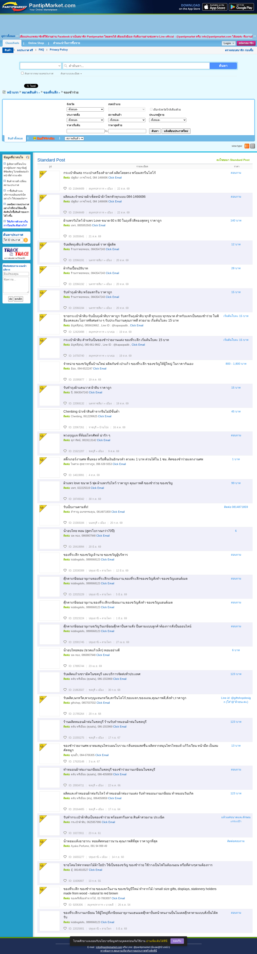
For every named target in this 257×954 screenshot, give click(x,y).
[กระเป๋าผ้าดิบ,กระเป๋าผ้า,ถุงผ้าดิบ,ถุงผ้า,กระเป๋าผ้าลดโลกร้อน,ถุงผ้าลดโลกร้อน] (49, 825)
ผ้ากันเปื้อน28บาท (75, 268)
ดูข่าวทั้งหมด (8, 36)
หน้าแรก (12, 92)
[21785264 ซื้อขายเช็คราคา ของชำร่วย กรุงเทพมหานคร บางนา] (49, 706)
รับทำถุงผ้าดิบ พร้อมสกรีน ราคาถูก (87, 292)
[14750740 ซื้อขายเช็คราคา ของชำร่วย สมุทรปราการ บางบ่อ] (49, 348)
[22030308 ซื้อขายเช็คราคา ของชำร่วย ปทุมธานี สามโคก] (49, 563)
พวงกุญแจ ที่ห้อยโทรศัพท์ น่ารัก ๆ (86, 435)
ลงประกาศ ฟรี (25, 50)
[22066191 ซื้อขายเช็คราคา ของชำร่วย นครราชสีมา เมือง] (49, 252)
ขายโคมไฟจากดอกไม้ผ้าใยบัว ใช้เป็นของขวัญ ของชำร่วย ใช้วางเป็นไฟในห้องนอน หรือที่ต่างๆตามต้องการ (138, 865)
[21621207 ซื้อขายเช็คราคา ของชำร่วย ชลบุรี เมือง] (49, 443)
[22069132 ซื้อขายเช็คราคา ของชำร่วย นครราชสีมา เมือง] (49, 396)
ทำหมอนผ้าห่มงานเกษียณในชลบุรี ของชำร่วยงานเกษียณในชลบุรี (109, 769)
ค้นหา (223, 65)
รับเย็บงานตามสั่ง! (75, 507)
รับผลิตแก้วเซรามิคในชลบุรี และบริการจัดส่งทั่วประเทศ (101, 674)
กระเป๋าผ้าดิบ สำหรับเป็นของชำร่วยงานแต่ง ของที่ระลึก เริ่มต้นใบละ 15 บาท (116, 340)
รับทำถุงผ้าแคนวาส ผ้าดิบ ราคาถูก (87, 387)
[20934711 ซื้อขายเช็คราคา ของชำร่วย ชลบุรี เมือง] (49, 777)
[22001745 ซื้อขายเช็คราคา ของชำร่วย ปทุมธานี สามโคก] (49, 634)
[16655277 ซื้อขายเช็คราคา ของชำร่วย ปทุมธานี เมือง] (49, 849)
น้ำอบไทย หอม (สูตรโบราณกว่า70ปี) (89, 531)
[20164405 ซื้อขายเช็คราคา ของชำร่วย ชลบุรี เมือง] (49, 801)
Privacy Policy (59, 49)
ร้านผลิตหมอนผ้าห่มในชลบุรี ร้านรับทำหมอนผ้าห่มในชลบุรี (105, 722)
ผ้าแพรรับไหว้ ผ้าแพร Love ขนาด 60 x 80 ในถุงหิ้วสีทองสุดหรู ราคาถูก (112, 220)
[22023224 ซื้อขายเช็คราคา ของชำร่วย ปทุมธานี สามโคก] (49, 610)
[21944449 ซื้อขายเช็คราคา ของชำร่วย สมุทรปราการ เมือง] (49, 205)
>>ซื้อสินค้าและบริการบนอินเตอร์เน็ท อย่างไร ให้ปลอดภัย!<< (15, 195)
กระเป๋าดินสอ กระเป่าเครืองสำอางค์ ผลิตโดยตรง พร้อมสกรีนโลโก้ (109, 173)
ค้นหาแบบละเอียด (70, 73)
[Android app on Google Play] (242, 7)
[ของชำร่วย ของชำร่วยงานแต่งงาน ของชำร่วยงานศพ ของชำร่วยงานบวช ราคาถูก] (39, 12)
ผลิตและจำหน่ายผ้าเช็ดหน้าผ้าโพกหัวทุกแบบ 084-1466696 (104, 196)
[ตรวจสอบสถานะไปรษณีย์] (16, 258)
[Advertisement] (128, 23)
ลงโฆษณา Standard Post (233, 159)
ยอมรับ (177, 940)
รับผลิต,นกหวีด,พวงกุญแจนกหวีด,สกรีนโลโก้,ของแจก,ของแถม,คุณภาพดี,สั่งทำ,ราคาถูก (124, 698)
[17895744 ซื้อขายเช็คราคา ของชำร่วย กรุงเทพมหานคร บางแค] (49, 658)
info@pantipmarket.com (109, 947)
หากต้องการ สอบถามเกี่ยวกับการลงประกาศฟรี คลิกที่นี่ (128, 950)
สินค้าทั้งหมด (15, 138)
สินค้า (8, 50)
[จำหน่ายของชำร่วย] (49, 324)
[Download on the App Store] (214, 7)
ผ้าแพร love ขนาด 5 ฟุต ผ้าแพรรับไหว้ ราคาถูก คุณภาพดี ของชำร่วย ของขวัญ (118, 483)
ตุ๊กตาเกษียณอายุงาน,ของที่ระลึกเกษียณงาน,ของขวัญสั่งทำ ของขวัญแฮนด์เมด (118, 602)
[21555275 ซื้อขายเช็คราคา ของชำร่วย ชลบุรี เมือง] (49, 730)
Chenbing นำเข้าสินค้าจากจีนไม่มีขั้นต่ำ (91, 411)
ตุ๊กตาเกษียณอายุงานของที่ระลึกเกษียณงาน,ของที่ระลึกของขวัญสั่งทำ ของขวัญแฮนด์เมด (125, 578)
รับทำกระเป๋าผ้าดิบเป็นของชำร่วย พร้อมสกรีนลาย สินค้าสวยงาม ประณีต (113, 817)
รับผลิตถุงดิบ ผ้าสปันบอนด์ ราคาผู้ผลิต (89, 244)
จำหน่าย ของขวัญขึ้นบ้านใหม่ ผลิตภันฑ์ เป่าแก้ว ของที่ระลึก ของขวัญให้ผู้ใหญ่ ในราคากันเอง (128, 363)
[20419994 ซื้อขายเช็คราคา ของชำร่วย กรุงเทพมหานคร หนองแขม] (49, 539)
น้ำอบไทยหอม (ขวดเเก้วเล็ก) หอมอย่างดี (91, 650)
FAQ (41, 49)
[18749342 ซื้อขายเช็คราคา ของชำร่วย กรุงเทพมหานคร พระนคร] (49, 491)
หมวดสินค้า (31, 92)
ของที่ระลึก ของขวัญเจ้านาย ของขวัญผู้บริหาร (95, 554)
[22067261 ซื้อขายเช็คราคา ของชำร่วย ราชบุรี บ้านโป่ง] (49, 419)
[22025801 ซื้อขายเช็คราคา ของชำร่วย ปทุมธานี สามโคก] (49, 921)
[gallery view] (252, 146)
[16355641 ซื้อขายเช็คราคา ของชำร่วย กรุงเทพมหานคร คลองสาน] (49, 228)
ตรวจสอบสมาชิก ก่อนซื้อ (239, 50)
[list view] (246, 146)
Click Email (115, 177)
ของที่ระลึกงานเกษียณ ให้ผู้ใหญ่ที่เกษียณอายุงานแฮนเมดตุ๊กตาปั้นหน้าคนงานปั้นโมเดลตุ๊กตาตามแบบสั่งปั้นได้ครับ (140, 915)
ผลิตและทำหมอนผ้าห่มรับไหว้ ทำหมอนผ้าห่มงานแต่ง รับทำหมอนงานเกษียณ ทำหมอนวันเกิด (128, 793)
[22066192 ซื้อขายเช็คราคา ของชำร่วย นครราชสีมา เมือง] (49, 276)
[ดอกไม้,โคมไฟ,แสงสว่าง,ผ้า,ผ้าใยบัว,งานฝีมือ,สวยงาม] (49, 873)
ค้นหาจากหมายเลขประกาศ (39, 73)
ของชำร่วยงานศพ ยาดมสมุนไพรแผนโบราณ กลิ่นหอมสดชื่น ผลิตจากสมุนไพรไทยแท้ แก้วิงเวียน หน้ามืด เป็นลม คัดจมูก (140, 748)
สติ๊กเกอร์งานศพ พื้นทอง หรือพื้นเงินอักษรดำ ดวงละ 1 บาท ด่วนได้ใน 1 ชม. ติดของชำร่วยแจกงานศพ (133, 459)
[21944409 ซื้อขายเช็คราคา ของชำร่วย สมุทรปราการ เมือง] (49, 181)
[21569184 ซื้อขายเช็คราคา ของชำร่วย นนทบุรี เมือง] (49, 515)
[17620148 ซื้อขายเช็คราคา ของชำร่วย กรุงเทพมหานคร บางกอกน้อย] (49, 754)
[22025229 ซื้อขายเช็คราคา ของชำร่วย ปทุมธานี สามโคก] (49, 586)
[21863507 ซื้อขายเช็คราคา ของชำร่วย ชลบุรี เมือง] (49, 682)
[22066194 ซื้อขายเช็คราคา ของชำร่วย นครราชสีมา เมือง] (49, 300)
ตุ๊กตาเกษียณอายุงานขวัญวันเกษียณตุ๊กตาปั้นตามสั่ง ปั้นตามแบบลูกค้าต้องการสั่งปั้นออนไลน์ (127, 626)
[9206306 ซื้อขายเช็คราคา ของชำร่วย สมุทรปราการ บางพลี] (49, 897)
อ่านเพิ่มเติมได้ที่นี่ (156, 941)
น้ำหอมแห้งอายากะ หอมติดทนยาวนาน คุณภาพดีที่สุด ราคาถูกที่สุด (110, 841)
